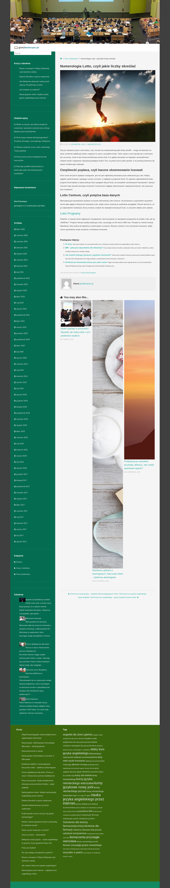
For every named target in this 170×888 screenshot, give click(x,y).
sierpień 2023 (21, 290)
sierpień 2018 (21, 425)
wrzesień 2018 (22, 419)
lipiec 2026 (20, 229)
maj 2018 (20, 444)
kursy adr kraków (83, 775)
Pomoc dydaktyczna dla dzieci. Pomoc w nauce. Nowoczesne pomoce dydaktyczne (34, 647)
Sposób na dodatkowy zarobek (38, 600)
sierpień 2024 (21, 254)
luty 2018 (20, 462)
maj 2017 (20, 517)
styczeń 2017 (21, 542)
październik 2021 (23, 315)
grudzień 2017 (22, 474)
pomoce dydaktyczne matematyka (85, 807)
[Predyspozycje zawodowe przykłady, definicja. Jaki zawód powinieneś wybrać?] (139, 379)
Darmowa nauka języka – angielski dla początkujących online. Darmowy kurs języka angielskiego (108, 594)
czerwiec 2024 (22, 260)
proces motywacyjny (83, 815)
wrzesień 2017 (22, 493)
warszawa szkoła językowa (71, 849)
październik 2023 (23, 278)
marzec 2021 (21, 327)
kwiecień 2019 (22, 376)
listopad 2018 (21, 407)
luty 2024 (20, 272)
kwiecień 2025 (22, 248)
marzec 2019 (21, 382)
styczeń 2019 (21, 395)
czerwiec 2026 (22, 235)
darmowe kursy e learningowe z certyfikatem (76, 750)
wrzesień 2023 (22, 284)
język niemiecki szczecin (87, 772)
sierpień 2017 (21, 499)
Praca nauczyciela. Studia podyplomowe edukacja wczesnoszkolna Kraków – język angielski (38, 784)
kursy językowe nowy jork (83, 785)
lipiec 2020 (20, 346)
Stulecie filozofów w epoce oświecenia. (34, 77)
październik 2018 (23, 413)
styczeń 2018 (21, 468)
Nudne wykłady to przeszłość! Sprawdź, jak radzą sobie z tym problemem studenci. (75, 332)
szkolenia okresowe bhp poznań (87, 830)
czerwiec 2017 (22, 511)
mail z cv (76, 796)
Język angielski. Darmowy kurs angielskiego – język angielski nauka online (107, 597)
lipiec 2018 (20, 431)
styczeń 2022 (21, 309)
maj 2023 (20, 303)
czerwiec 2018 (22, 437)
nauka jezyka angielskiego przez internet (83, 799)
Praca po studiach (29, 848)
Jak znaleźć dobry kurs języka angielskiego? (39, 866)
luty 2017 (20, 535)
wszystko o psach (73, 852)
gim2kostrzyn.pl (94, 144)
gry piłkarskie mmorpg (78, 765)
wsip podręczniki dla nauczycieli (89, 849)
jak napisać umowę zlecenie (86, 768)
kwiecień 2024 (22, 266)
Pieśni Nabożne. (32, 699)
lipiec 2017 (20, 505)
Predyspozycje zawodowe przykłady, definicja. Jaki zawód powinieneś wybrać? (139, 465)
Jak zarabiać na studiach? (29, 90)
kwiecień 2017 (22, 523)
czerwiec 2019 (22, 364)
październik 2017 (23, 486)
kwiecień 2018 (22, 450)
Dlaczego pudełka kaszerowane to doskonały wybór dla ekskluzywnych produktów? (28, 169)
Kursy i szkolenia (22, 568)
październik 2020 (23, 339)
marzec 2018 (21, 456)
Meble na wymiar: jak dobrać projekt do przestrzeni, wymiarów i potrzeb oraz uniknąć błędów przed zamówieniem (32, 127)
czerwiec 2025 (22, 241)
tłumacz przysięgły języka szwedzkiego (82, 845)
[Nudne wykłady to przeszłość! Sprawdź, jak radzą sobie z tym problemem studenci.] (76, 313)
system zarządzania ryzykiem (84, 819)
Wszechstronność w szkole (32, 751)
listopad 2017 (21, 480)
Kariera (19, 562)
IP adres (68, 244)
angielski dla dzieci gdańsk (77, 734)
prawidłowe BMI (85, 811)
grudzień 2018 (22, 401)
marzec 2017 (21, 529)
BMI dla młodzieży (97, 746)
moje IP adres (85, 796)
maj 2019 (20, 370)
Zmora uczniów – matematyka (33, 835)
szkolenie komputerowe (74, 833)
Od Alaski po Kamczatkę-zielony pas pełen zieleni (86, 262)
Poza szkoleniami (23, 574)
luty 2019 (20, 388)
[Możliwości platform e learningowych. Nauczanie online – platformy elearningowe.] (107, 434)
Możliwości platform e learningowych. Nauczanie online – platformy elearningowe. (107, 574)
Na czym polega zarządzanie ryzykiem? (37, 853)
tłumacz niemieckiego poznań (87, 842)
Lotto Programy (70, 213)
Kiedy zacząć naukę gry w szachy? (35, 830)
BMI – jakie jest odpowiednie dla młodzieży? (84, 248)
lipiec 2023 (20, 297)
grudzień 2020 (22, 333)
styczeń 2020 (21, 358)
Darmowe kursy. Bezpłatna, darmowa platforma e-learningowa (33, 673)
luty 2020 (20, 352)
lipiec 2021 (20, 321)
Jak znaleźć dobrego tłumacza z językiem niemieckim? (88, 255)
